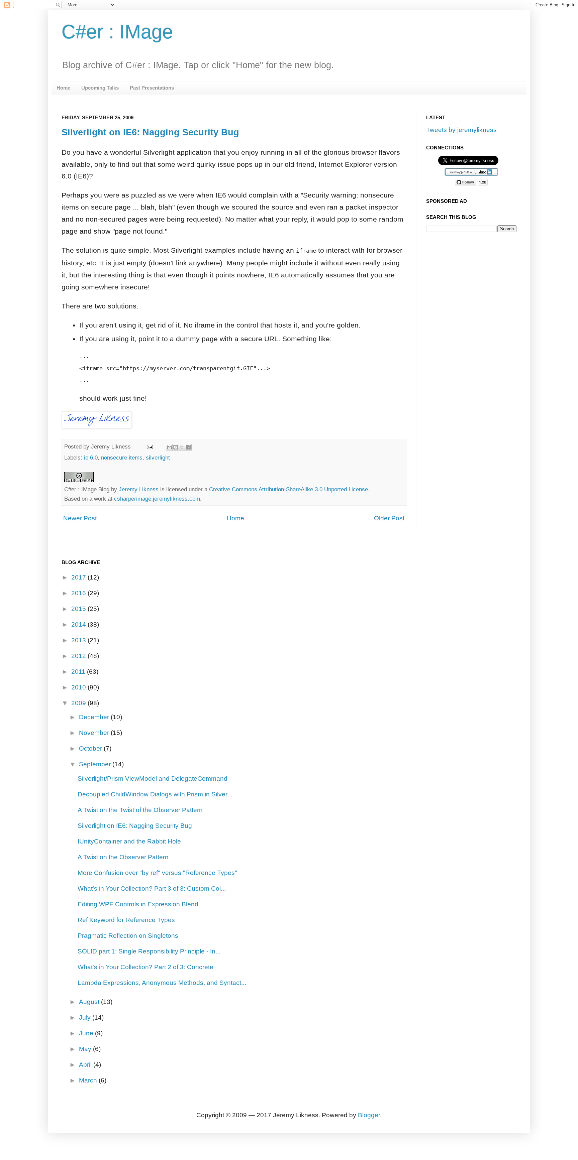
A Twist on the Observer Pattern (123, 857)
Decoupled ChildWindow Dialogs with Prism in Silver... (155, 794)
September (95, 764)
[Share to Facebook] (188, 447)
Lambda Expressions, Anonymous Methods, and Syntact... (162, 982)
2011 (79, 671)
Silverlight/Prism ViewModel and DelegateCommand (152, 778)
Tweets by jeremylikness (461, 129)
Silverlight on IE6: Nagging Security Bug (150, 132)
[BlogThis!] (175, 447)
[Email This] (169, 447)
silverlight (158, 457)
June (87, 1033)
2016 (79, 593)
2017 (79, 577)
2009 (79, 702)
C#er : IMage (117, 31)
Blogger (369, 1115)
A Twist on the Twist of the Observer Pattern (140, 809)
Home (63, 88)
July (85, 1017)
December (95, 717)
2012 (79, 655)
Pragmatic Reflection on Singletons (128, 935)
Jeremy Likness (139, 489)
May (86, 1048)
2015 (79, 608)
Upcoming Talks (100, 88)
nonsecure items (121, 457)
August (90, 1001)
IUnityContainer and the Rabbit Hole (129, 841)
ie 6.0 (91, 457)
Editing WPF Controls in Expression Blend (138, 904)
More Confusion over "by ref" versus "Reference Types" (157, 872)
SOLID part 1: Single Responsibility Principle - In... (149, 951)
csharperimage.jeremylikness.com (157, 498)
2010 (79, 687)
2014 (79, 624)
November (95, 732)
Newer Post (80, 518)
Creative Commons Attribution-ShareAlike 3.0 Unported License (288, 489)
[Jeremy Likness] (96, 426)
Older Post (389, 518)
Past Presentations (152, 88)
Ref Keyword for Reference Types (126, 919)
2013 (79, 640)
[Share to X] (182, 447)
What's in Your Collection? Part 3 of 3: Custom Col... (152, 888)
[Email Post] (149, 446)
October (91, 748)
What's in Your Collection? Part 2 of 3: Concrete (145, 967)
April (86, 1064)
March (89, 1080)
